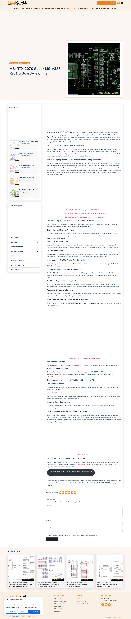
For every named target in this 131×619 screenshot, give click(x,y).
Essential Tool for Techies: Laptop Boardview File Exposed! (84, 217)
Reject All (23, 612)
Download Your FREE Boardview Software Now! (84, 358)
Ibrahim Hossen (118, 617)
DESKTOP (24, 242)
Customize (11, 612)
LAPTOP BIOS (24, 256)
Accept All (34, 612)
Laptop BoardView (24, 260)
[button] (118, 3)
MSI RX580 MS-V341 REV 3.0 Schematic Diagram (77, 585)
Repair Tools (24, 270)
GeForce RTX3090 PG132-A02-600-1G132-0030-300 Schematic (20, 585)
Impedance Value (24, 251)
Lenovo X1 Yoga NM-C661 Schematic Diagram (26, 166)
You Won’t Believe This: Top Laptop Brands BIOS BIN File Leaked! (84, 210)
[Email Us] (102, 598)
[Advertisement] (65, 25)
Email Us (106, 599)
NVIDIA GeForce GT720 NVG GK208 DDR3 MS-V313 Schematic (50, 585)
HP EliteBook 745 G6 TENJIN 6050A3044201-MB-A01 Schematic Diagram (27, 191)
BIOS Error (24, 238)
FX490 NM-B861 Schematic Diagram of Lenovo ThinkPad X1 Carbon (28, 179)
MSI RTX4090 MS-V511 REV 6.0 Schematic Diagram (107, 585)
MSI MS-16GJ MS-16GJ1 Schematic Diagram (26, 154)
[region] (23, 606)
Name (48, 520)
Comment (49, 505)
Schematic (23, 582)
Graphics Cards (24, 63)
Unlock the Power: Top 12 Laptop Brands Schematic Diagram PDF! (84, 214)
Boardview (13, 63)
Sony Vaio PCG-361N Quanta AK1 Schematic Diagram (28, 142)
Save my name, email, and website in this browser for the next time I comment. (73, 535)
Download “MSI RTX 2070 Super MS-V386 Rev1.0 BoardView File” (71, 473)
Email (48, 528)
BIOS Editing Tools (84, 455)
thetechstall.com (83, 464)
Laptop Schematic (24, 265)
